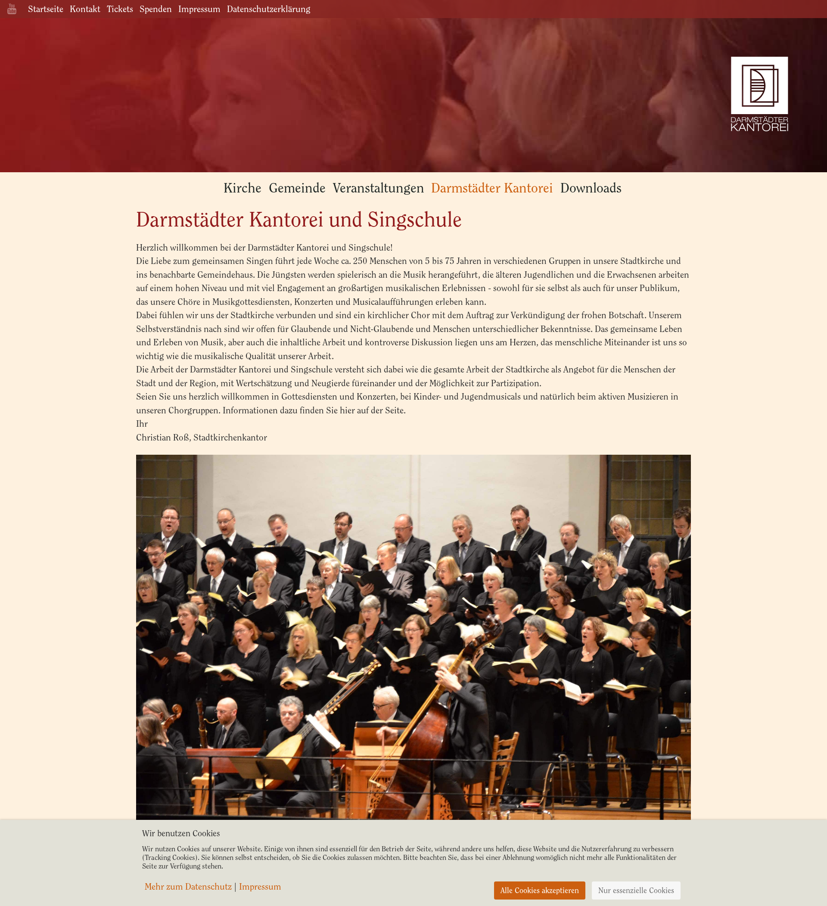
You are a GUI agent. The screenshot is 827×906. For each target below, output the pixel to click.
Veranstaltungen (378, 188)
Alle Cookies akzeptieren (540, 890)
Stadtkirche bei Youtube (11, 8)
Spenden (156, 8)
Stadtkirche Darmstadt (759, 95)
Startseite (45, 8)
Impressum (199, 8)
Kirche (242, 188)
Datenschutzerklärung (269, 8)
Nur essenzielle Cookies (636, 890)
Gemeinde (297, 188)
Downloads (591, 188)
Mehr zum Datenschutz (188, 886)
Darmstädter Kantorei (492, 188)
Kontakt (85, 8)
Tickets (120, 8)
